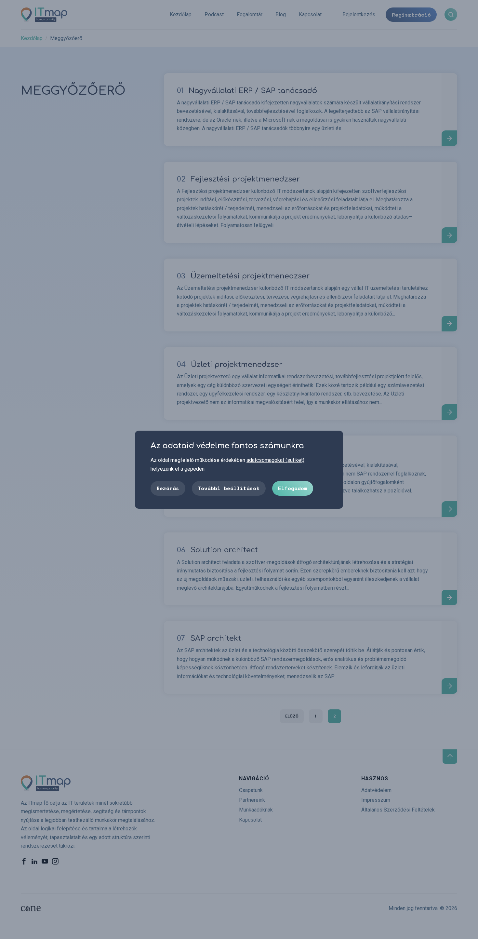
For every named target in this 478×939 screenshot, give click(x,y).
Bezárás (167, 488)
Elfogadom (292, 488)
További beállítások (228, 488)
